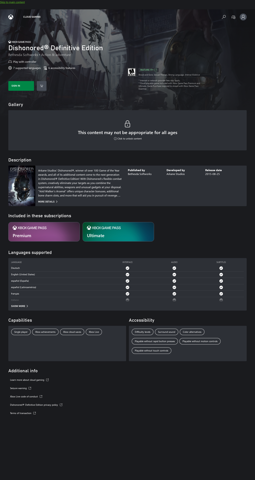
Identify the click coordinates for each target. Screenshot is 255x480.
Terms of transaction (20, 413)
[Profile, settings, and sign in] (243, 17)
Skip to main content (12, 2)
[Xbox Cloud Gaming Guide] (10, 17)
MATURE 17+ (147, 70)
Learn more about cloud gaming (27, 379)
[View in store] (41, 86)
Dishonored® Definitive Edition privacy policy (34, 404)
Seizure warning (18, 388)
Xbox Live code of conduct (24, 396)
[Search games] (223, 17)
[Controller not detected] (233, 17)
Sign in (15, 86)
